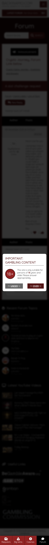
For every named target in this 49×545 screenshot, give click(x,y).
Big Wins (18, 542)
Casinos (30, 542)
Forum (43, 542)
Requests (6, 542)
